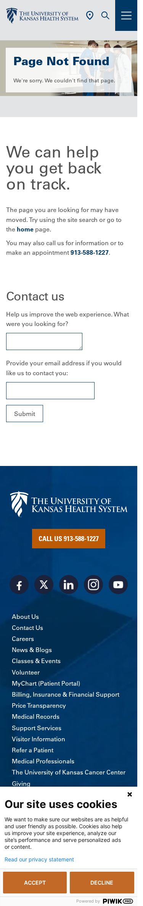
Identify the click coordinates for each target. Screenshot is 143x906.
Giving (21, 783)
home (25, 229)
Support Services (36, 728)
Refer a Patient (32, 750)
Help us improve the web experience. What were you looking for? (67, 319)
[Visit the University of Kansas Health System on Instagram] (93, 584)
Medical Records (35, 716)
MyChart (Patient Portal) (46, 683)
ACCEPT (35, 882)
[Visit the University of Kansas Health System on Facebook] (19, 584)
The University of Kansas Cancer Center (68, 772)
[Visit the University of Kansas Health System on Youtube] (118, 584)
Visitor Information (38, 739)
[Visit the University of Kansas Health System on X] (43, 584)
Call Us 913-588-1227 (69, 538)
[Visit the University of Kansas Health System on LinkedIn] (68, 584)
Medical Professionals (43, 761)
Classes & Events (36, 661)
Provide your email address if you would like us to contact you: (64, 368)
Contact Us (27, 627)
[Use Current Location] (89, 15)
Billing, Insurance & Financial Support (65, 694)
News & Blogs (32, 650)
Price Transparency (39, 705)
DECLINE (101, 882)
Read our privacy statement (39, 859)
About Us (25, 616)
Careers (23, 639)
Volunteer (26, 672)
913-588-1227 (90, 252)
